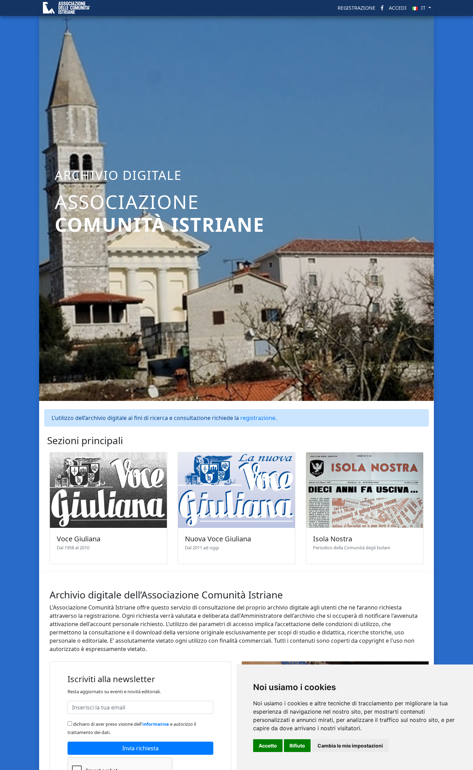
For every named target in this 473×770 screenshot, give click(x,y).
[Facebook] (382, 8)
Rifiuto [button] (297, 746)
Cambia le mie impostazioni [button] (350, 746)
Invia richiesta (140, 748)
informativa (155, 724)
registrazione (257, 418)
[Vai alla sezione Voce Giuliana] (108, 490)
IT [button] (424, 7)
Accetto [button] (268, 746)
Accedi (398, 7)
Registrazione (356, 7)
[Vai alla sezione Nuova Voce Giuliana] (236, 490)
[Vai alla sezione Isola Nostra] (364, 490)
